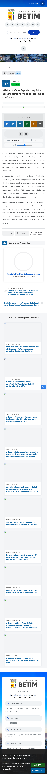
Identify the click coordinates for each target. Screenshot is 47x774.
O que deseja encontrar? (23, 29)
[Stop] (26, 134)
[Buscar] (34, 32)
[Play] (21, 134)
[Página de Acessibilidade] (37, 24)
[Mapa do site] (32, 24)
